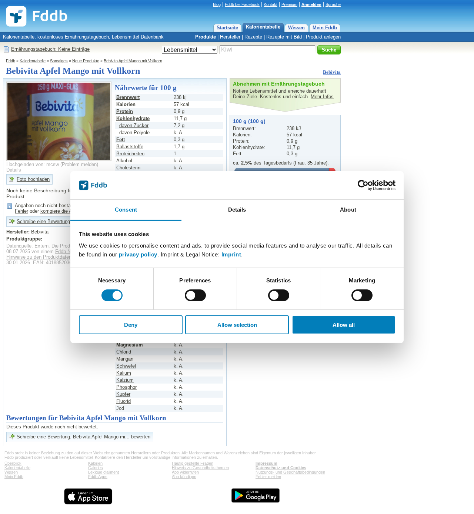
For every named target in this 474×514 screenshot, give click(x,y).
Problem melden (79, 164)
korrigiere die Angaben (64, 211)
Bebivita (332, 72)
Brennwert (128, 97)
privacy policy (138, 254)
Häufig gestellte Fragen (192, 463)
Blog (217, 4)
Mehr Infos (322, 96)
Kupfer (123, 394)
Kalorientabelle (263, 27)
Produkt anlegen (323, 37)
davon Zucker (133, 125)
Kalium (123, 373)
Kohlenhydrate (133, 118)
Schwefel (126, 366)
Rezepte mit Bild (284, 37)
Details (13, 170)
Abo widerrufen (185, 472)
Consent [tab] (126, 209)
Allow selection (237, 325)
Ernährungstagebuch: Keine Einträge (50, 49)
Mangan (124, 359)
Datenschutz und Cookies (281, 467)
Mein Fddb (325, 27)
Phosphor (126, 387)
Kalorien (95, 463)
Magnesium (129, 345)
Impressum (266, 463)
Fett (120, 139)
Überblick (12, 463)
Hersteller (230, 37)
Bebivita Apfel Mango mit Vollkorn (133, 61)
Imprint (231, 254)
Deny (130, 325)
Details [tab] (237, 209)
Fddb (10, 61)
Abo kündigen (184, 476)
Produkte (205, 37)
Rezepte (253, 37)
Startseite (227, 27)
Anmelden (311, 4)
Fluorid (123, 401)
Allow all (344, 325)
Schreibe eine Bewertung (43, 221)
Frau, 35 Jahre (310, 163)
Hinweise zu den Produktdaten (38, 257)
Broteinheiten (130, 153)
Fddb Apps (97, 476)
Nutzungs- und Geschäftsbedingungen (290, 472)
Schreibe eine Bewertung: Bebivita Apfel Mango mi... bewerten (83, 437)
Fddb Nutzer (68, 251)
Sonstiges (59, 61)
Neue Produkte (85, 61)
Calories (95, 467)
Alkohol (124, 160)
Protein (124, 111)
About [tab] (348, 209)
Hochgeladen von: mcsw (32, 164)
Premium (289, 4)
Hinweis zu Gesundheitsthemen (200, 467)
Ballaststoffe (129, 146)
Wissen (296, 27)
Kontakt (270, 4)
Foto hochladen (33, 179)
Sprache (333, 4)
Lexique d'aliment (103, 472)
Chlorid (123, 352)
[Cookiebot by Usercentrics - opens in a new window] (363, 185)
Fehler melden (268, 476)
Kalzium (125, 380)
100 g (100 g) (249, 121)
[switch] (195, 295)
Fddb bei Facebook (242, 4)
